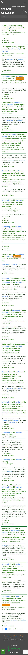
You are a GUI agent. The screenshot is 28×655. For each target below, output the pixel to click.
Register (19, 6)
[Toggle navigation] (25, 2)
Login (14, 6)
